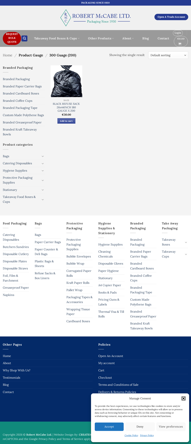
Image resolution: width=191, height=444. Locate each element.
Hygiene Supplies (15, 170)
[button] (183, 398)
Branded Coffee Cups (17, 101)
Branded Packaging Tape (20, 108)
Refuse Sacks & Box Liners (45, 275)
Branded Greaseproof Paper (22, 122)
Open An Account (110, 356)
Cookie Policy (131, 435)
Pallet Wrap (74, 290)
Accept (109, 426)
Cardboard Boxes (78, 321)
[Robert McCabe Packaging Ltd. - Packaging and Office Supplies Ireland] (95, 18)
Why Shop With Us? (16, 370)
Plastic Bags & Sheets (44, 263)
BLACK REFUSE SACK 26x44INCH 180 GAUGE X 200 (66, 107)
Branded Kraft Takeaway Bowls (20, 132)
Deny (140, 426)
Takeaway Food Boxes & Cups (55, 38)
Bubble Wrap (75, 263)
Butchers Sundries (16, 247)
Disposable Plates (15, 261)
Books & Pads (107, 292)
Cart (101, 370)
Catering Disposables (17, 163)
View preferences (171, 426)
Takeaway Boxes (169, 242)
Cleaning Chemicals (105, 254)
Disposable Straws (15, 268)
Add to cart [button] (66, 120)
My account (106, 363)
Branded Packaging (16, 79)
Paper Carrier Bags (48, 242)
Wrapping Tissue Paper (78, 311)
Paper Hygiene (108, 271)
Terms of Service (72, 439)
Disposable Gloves (110, 263)
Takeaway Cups (169, 254)
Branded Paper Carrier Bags (22, 86)
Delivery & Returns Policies (117, 392)
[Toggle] (42, 156)
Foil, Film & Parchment (10, 278)
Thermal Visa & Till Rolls (111, 314)
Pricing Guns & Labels (108, 302)
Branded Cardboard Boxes (21, 93)
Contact (163, 38)
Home (7, 55)
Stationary (10, 190)
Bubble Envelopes (78, 256)
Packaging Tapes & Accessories (79, 299)
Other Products (99, 38)
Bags (6, 156)
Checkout (105, 377)
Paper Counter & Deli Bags (46, 251)
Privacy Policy (147, 435)
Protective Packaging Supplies (17, 180)
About (126, 38)
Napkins (8, 295)
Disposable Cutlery (16, 254)
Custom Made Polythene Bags (23, 115)
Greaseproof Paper (16, 287)
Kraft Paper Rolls (77, 283)
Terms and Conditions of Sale (118, 384)
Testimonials (11, 377)
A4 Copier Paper (109, 285)
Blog (145, 38)
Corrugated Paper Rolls (78, 273)
